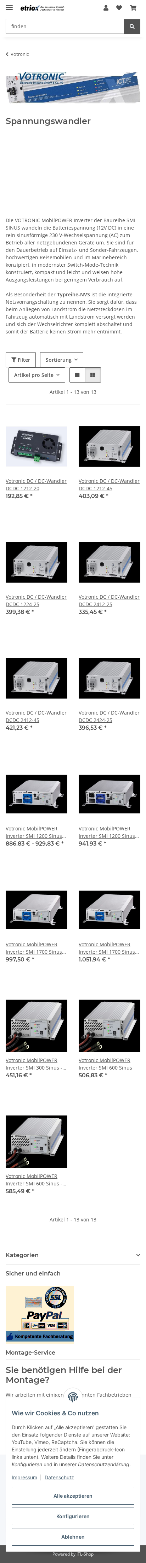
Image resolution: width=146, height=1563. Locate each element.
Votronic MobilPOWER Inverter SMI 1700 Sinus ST (34, 948)
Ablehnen (73, 1537)
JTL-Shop (85, 1554)
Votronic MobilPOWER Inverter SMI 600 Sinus (105, 1064)
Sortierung (59, 359)
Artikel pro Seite (34, 375)
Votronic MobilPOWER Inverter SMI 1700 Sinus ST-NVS (107, 948)
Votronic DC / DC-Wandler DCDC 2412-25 (109, 600)
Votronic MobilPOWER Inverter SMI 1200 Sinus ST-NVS (107, 832)
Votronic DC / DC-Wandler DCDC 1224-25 (36, 600)
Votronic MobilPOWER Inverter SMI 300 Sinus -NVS (34, 1064)
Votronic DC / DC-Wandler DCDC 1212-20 (36, 485)
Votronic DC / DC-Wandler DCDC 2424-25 (109, 716)
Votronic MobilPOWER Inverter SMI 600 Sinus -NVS (34, 1180)
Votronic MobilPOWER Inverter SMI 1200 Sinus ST (34, 832)
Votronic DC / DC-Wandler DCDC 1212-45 (109, 485)
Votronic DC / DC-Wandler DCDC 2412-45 (36, 716)
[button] (106, 8)
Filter (23, 359)
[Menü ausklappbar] (9, 4)
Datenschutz (59, 1477)
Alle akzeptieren (73, 1496)
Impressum (24, 1477)
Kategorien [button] (22, 1255)
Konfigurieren (73, 1516)
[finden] (132, 26)
